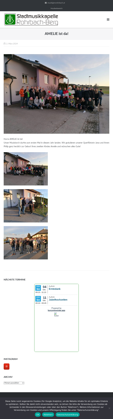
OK (37, 414)
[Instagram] (6, 366)
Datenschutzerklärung (67, 414)
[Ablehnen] (109, 408)
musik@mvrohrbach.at (56, 3)
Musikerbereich (57, 8)
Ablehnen (48, 414)
